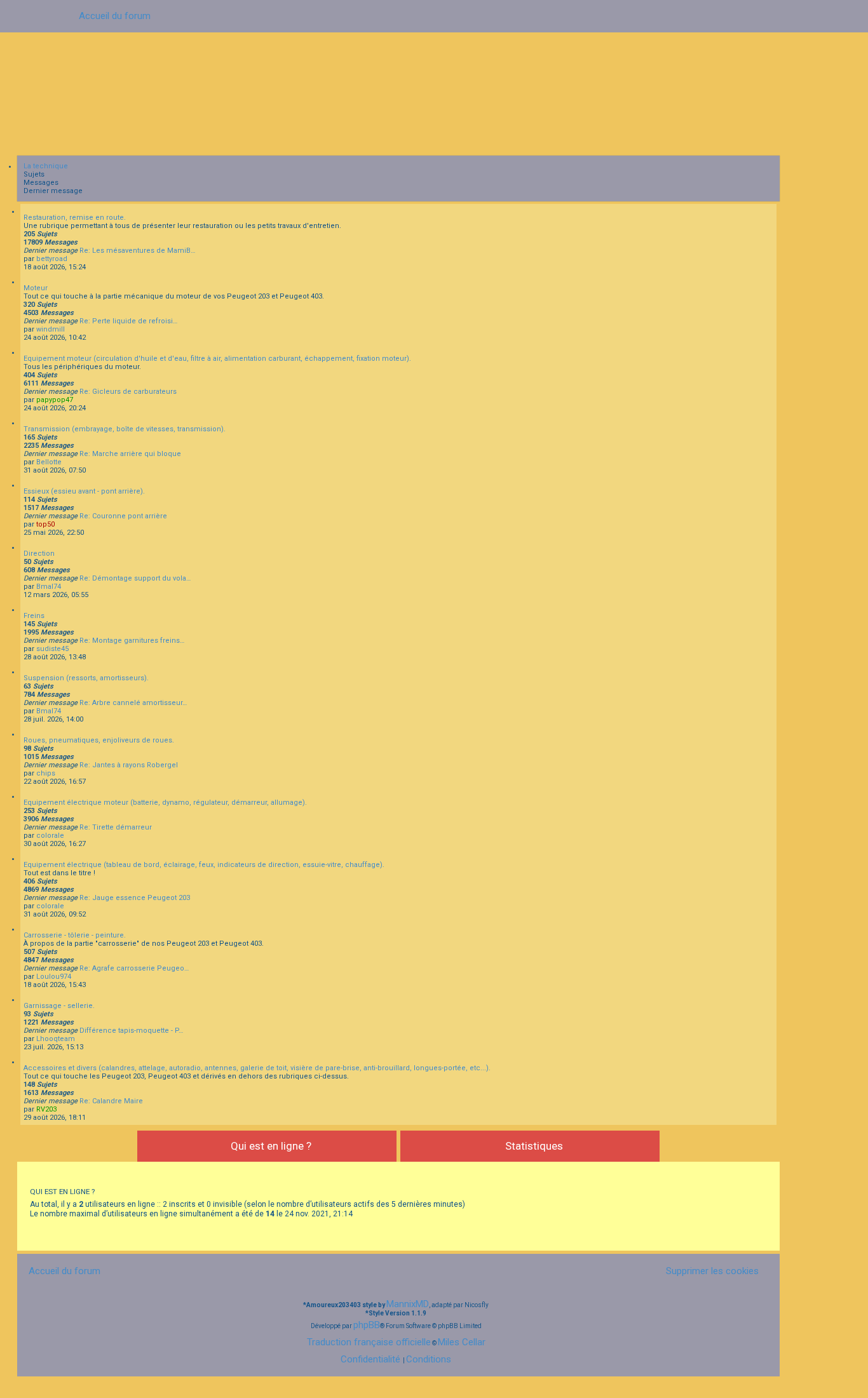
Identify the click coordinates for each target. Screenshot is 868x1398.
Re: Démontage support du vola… (135, 578)
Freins (34, 616)
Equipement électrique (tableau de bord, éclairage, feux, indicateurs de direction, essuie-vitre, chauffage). (204, 865)
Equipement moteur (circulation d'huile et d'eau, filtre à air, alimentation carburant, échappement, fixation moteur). (217, 358)
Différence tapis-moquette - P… (131, 1030)
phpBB (366, 1325)
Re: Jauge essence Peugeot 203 (134, 898)
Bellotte (49, 462)
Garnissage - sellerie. (59, 1006)
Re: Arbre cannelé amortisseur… (133, 703)
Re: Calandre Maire (111, 1101)
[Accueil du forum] (434, 91)
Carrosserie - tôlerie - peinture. (75, 935)
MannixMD (407, 1304)
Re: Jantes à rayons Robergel (128, 765)
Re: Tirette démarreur (115, 827)
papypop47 (54, 400)
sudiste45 (52, 649)
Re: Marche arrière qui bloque (130, 454)
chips (45, 773)
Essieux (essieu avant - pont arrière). (84, 491)
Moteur (36, 288)
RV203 (46, 1109)
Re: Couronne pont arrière (123, 516)
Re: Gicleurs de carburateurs (128, 391)
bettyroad (51, 259)
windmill (50, 329)
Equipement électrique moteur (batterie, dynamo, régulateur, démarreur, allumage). (165, 802)
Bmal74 (48, 586)
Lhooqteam (55, 1039)
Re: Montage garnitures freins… (131, 640)
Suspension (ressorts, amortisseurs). (86, 678)
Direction (39, 553)
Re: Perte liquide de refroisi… (128, 321)
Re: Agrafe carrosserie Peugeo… (134, 968)
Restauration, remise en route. (75, 217)
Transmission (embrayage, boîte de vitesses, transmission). (125, 429)
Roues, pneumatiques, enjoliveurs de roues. (99, 740)
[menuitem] (707, 1271)
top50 (45, 524)
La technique (46, 166)
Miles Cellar (461, 1342)
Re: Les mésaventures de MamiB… (137, 250)
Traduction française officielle (369, 1342)
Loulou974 (53, 976)
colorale (50, 835)
